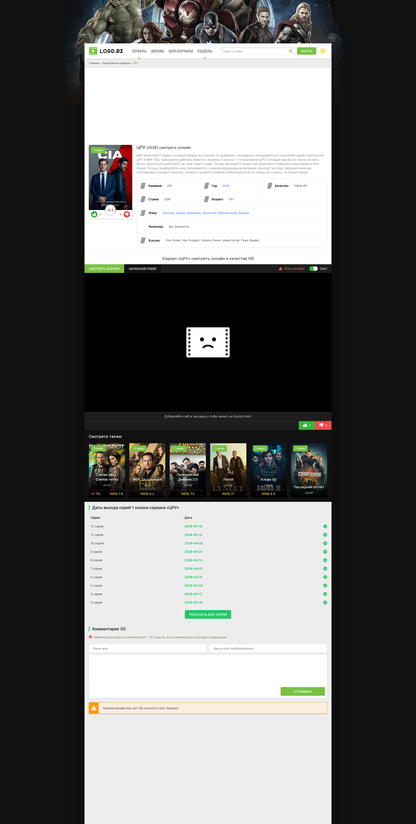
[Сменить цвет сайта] (322, 51)
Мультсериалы (181, 51)
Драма (180, 213)
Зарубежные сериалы (116, 63)
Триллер (168, 213)
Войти (306, 51)
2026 (225, 185)
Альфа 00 (268, 479)
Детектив (209, 213)
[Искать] (290, 51)
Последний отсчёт (309, 487)
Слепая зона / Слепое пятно (107, 477)
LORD (111, 51)
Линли (228, 479)
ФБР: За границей (147, 479)
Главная (94, 63)
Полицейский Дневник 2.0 (188, 477)
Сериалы (139, 51)
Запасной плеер (143, 269)
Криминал (194, 213)
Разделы (204, 51)
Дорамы (157, 51)
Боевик (244, 213)
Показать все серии (208, 614)
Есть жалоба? (294, 268)
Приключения (227, 213)
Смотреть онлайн (104, 269)
